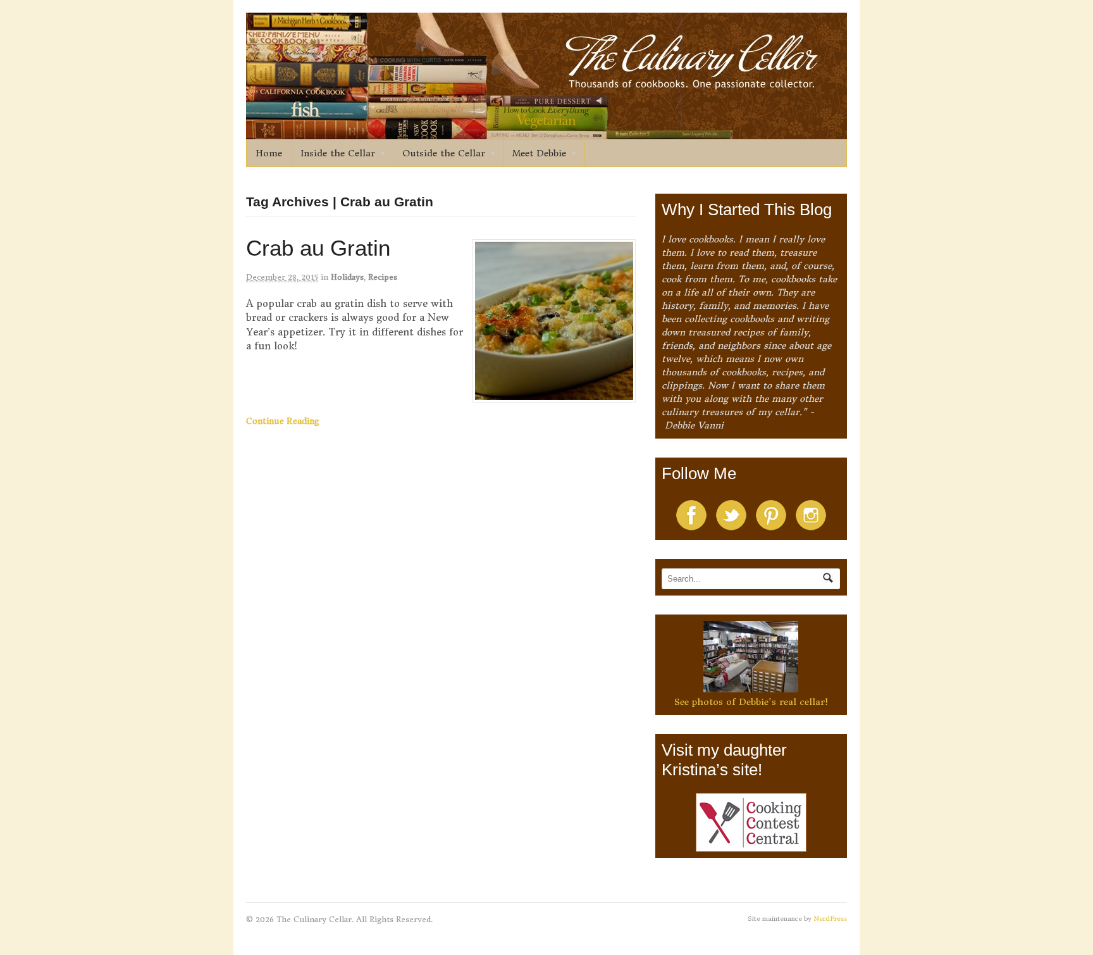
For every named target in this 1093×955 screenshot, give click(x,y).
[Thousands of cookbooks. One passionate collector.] (546, 132)
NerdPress (830, 918)
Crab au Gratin (318, 247)
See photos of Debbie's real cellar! (751, 702)
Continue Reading (282, 421)
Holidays (347, 277)
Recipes (382, 277)
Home (269, 153)
